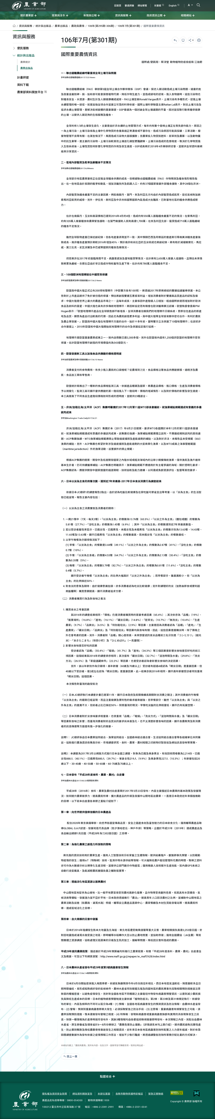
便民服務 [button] (23, 48)
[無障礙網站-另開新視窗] (176, 1094)
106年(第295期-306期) (101, 26)
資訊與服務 (25, 26)
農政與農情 (77, 26)
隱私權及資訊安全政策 (54, 1093)
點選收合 (106, 1076)
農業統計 (25, 62)
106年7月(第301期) (129, 26)
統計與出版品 (43, 26)
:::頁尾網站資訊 (9, 1073)
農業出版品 (61, 26)
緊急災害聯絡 (155, 1093)
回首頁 (117, 5)
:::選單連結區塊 (37, 1)
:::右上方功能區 (120, 1)
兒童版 (157, 5)
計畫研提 (23, 77)
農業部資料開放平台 (30, 92)
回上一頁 (72, 1056)
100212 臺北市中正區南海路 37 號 (61, 1106)
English (173, 5)
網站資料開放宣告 (82, 1093)
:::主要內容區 (7, 21)
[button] (208, 1112)
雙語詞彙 (129, 5)
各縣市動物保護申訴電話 (129, 1093)
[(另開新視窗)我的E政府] (196, 1094)
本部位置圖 (104, 1093)
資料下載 (23, 85)
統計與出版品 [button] (26, 55)
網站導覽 (142, 5)
